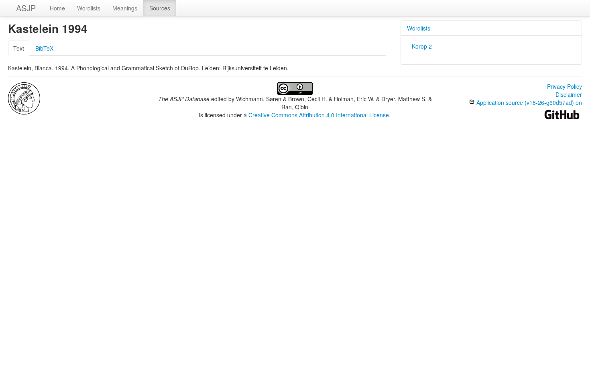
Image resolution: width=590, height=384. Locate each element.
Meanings (124, 8)
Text (18, 48)
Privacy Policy (564, 86)
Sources (159, 8)
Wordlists (88, 8)
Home (57, 8)
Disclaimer (568, 94)
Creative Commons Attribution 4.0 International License (318, 115)
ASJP (26, 8)
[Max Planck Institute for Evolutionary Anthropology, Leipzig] (24, 98)
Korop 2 (422, 46)
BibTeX (44, 48)
